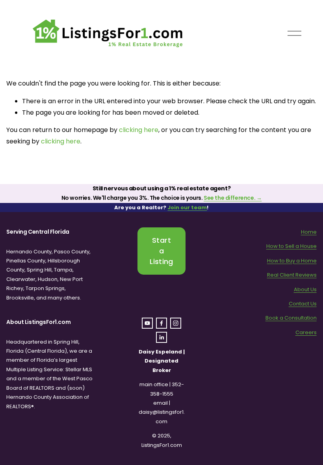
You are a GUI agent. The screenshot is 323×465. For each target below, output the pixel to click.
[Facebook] (161, 323)
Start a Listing (161, 250)
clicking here (138, 129)
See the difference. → (233, 198)
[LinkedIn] (161, 337)
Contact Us (303, 303)
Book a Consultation (291, 318)
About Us (305, 289)
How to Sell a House (291, 246)
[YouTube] (147, 323)
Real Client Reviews (292, 275)
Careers (306, 332)
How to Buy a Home (292, 260)
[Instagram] (175, 323)
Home (309, 232)
